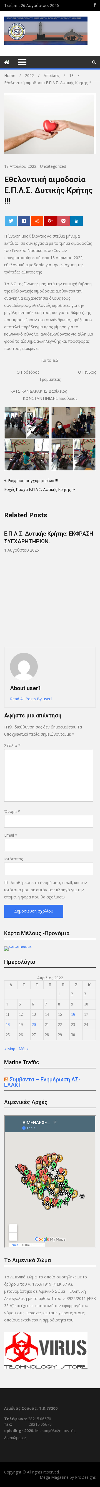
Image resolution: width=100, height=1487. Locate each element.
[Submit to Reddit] (37, 221)
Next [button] (95, 583)
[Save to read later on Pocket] (63, 221)
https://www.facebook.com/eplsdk (95, 5)
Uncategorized (53, 166)
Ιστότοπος (13, 858)
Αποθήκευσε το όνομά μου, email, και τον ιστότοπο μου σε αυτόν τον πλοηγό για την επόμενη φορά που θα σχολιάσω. (45, 890)
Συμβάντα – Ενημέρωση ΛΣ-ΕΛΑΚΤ (42, 1082)
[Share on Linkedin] (76, 221)
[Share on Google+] (50, 221)
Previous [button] (45, 583)
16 (73, 1014)
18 (8, 1025)
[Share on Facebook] (24, 221)
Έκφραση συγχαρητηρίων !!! (33, 480)
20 (34, 1025)
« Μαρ (9, 1048)
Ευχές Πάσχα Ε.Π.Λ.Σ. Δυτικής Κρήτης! (37, 489)
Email (10, 835)
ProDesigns (85, 1477)
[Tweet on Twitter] (11, 221)
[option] (50, 538)
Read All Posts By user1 (31, 698)
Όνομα (12, 811)
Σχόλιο (12, 745)
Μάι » (24, 1048)
